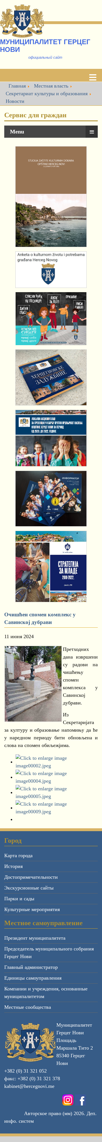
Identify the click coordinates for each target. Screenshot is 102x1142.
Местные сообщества (27, 1007)
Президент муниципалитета (34, 938)
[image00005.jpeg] (57, 792)
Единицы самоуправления (32, 978)
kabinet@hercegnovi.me (29, 1086)
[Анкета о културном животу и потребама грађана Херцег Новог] (51, 269)
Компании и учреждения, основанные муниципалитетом (46, 992)
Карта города (18, 855)
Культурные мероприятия (32, 909)
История (13, 866)
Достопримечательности (31, 877)
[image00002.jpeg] (57, 762)
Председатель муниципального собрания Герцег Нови (49, 952)
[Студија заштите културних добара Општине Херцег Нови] (51, 196)
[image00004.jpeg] (57, 777)
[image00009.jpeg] (57, 807)
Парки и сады (19, 898)
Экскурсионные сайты (29, 888)
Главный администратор (31, 967)
